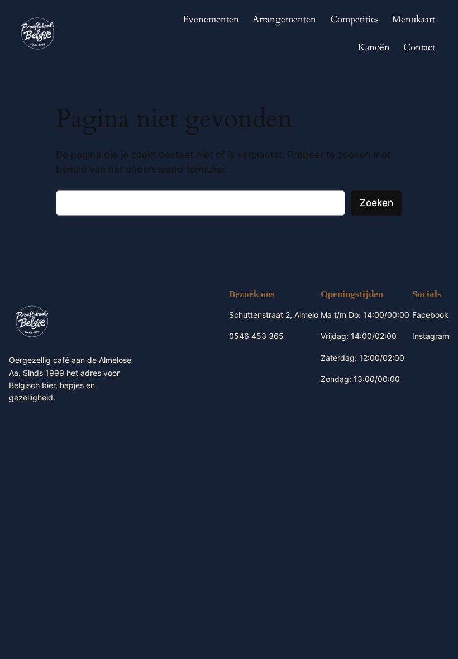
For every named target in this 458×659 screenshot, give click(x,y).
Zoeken (376, 202)
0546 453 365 (256, 336)
